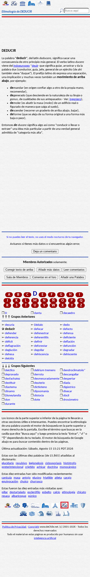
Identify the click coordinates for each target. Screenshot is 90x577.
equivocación (10, 481)
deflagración (13, 346)
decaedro (69, 313)
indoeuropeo (21, 65)
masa (17, 477)
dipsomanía (41, 391)
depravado (12, 374)
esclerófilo (33, 492)
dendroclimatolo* (74, 370)
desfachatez (12, 378)
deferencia (11, 337)
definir (38, 341)
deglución (11, 350)
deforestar (40, 346)
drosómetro (70, 399)
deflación (69, 341)
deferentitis (41, 337)
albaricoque (19, 496)
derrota (39, 374)
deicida (9, 358)
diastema (11, 387)
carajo (67, 477)
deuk (35, 65)
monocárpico (68, 467)
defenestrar (41, 333)
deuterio (39, 383)
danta (37, 313)
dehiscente (70, 354)
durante (10, 404)
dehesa (9, 354)
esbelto (46, 492)
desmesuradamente (46, 378)
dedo (66, 325)
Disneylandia (13, 395)
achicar (41, 467)
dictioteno (40, 387)
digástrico (69, 387)
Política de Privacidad (14, 526)
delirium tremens (44, 370)
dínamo (10, 391)
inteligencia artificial (45, 538)
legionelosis (36, 463)
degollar (39, 350)
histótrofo (69, 463)
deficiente (69, 337)
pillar (5, 492)
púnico (32, 496)
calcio (56, 492)
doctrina (52, 467)
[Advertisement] (45, 33)
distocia (39, 395)
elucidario (8, 463)
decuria (9, 325)
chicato (81, 492)
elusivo (36, 477)
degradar (69, 350)
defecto (68, 329)
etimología (68, 492)
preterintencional (12, 467)
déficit (9, 341)
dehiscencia (41, 354)
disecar (67, 391)
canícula (7, 477)
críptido (30, 467)
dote (37, 399)
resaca (6, 496)
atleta (58, 477)
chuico (24, 481)
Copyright (33, 526)
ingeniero (75, 99)
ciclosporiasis (53, 463)
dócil (66, 395)
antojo (26, 477)
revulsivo (21, 463)
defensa (68, 333)
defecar (38, 329)
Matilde (48, 477)
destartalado (18, 492)
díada (66, 383)
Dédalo (38, 325)
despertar (69, 378)
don (7, 399)
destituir (10, 383)
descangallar (71, 374)
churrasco (36, 481)
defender (11, 333)
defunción (69, 346)
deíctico (10, 370)
